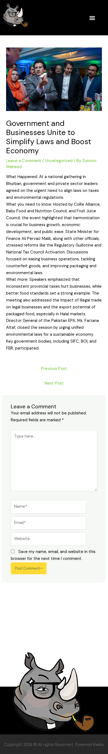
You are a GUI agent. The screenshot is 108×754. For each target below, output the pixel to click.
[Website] (48, 540)
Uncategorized (59, 160)
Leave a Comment (23, 160)
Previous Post (54, 368)
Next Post (54, 383)
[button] (92, 17)
